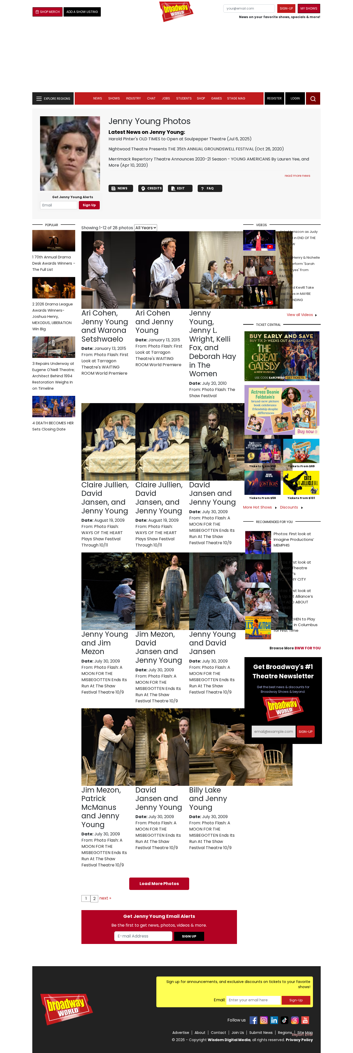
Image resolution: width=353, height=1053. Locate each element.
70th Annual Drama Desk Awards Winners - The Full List (53, 263)
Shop (201, 98)
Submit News (261, 1033)
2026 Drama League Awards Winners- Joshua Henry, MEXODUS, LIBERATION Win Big (52, 317)
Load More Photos (159, 884)
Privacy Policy (299, 1039)
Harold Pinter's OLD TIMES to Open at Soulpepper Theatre (167, 139)
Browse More (295, 648)
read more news (297, 175)
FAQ (210, 188)
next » (105, 898)
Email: (219, 1000)
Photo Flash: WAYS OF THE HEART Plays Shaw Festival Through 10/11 (102, 536)
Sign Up (89, 205)
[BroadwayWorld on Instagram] (264, 1020)
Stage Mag (236, 98)
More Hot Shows (258, 507)
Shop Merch (50, 12)
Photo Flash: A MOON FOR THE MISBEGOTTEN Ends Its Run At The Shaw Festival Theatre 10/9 (212, 530)
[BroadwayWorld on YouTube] (305, 1020)
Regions (285, 1033)
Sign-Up (296, 1000)
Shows (114, 98)
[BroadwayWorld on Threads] (295, 1020)
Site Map (305, 1033)
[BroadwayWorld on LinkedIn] (274, 1020)
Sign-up (286, 8)
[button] (313, 98)
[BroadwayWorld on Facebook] (253, 1020)
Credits (154, 188)
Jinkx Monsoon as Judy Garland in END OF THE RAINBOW (298, 238)
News (97, 98)
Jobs (166, 98)
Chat (151, 98)
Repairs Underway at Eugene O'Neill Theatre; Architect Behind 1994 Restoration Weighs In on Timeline (53, 376)
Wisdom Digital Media (229, 1039)
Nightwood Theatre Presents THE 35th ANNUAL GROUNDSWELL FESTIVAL (181, 149)
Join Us (238, 1033)
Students (184, 98)
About (200, 1033)
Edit (181, 188)
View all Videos (300, 314)
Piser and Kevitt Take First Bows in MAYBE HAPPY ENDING (296, 293)
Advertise (180, 1033)
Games (216, 98)
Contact (218, 1033)
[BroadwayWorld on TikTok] (284, 1020)
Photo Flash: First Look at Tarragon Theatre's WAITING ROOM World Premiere (104, 364)
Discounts (289, 507)
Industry (133, 98)
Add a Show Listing (82, 12)
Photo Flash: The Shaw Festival (212, 393)
